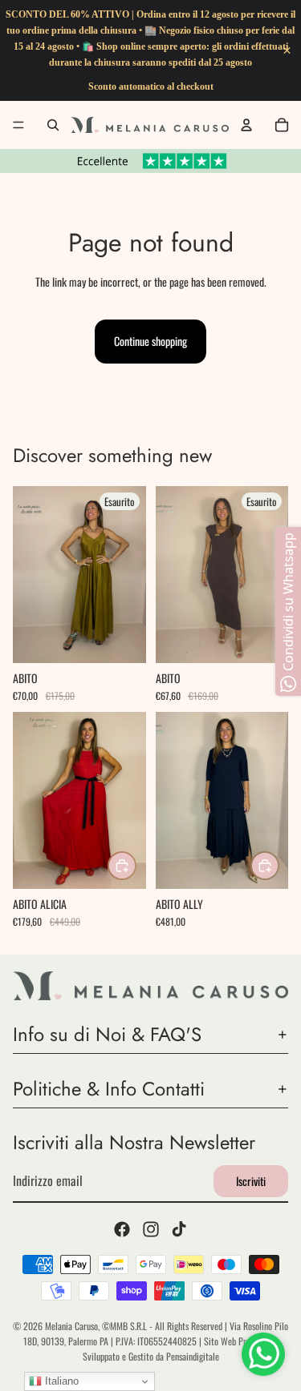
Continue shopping (150, 340)
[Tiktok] (179, 1230)
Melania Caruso (71, 1326)
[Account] (246, 125)
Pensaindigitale (192, 1356)
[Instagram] (151, 1230)
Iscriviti (251, 1180)
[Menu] (18, 125)
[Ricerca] (53, 125)
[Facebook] (122, 1230)
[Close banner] (287, 51)
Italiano (60, 1381)
